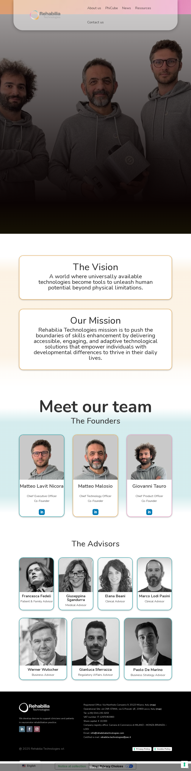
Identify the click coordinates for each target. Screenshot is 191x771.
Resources (143, 8)
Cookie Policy (163, 749)
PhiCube (111, 8)
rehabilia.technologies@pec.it (116, 737)
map (153, 704)
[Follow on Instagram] (37, 729)
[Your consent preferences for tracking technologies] (184, 764)
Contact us (95, 22)
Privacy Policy (143, 749)
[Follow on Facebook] (29, 729)
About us (94, 8)
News (126, 8)
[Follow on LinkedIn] (42, 512)
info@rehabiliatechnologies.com (107, 733)
